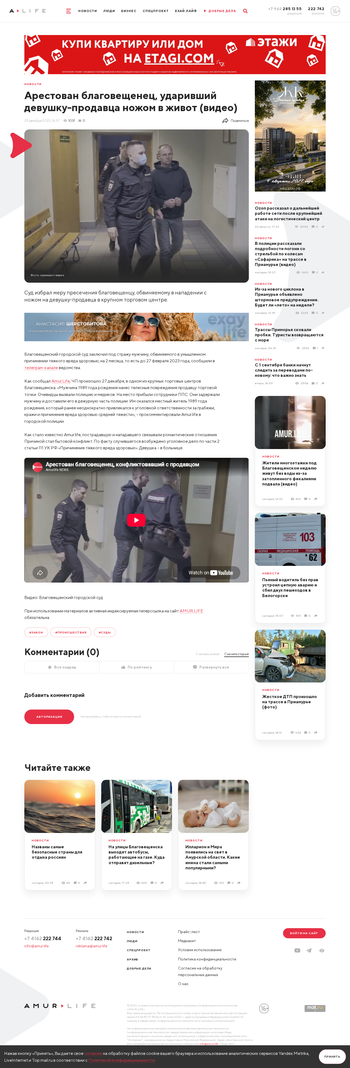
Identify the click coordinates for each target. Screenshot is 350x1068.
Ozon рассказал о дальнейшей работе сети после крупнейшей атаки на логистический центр (288, 213)
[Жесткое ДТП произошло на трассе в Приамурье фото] (316, 732)
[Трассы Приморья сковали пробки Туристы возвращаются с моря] (324, 348)
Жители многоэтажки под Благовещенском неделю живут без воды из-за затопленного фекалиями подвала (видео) (289, 473)
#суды (105, 632)
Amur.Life (60, 380)
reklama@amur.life (91, 946)
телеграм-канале (41, 367)
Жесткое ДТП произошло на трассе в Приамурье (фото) (289, 702)
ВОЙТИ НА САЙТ (304, 933)
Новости (87, 11)
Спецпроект (156, 11)
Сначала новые (207, 654)
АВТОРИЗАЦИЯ (49, 716)
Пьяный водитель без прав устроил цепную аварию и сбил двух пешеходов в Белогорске (290, 587)
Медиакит (187, 941)
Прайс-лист (189, 932)
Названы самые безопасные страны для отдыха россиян (57, 852)
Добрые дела (139, 968)
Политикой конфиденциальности (121, 1060)
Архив (132, 959)
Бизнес (128, 11)
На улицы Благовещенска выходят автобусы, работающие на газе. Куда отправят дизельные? (137, 854)
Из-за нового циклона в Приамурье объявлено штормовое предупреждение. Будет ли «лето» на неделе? (287, 296)
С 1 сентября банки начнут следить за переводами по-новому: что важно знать (284, 370)
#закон (36, 632)
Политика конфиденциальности (207, 959)
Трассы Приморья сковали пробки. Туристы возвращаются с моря (289, 335)
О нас (183, 984)
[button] (322, 950)
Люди (109, 11)
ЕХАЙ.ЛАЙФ (186, 11)
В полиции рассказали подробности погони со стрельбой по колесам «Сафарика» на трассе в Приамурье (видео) (281, 254)
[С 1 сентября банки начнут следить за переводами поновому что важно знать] (324, 383)
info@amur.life (36, 946)
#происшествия (71, 632)
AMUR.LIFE (191, 610)
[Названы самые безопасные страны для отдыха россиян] (86, 882)
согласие (93, 1053)
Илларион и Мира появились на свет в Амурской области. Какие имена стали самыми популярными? (212, 857)
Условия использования (199, 950)
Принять (332, 1056)
